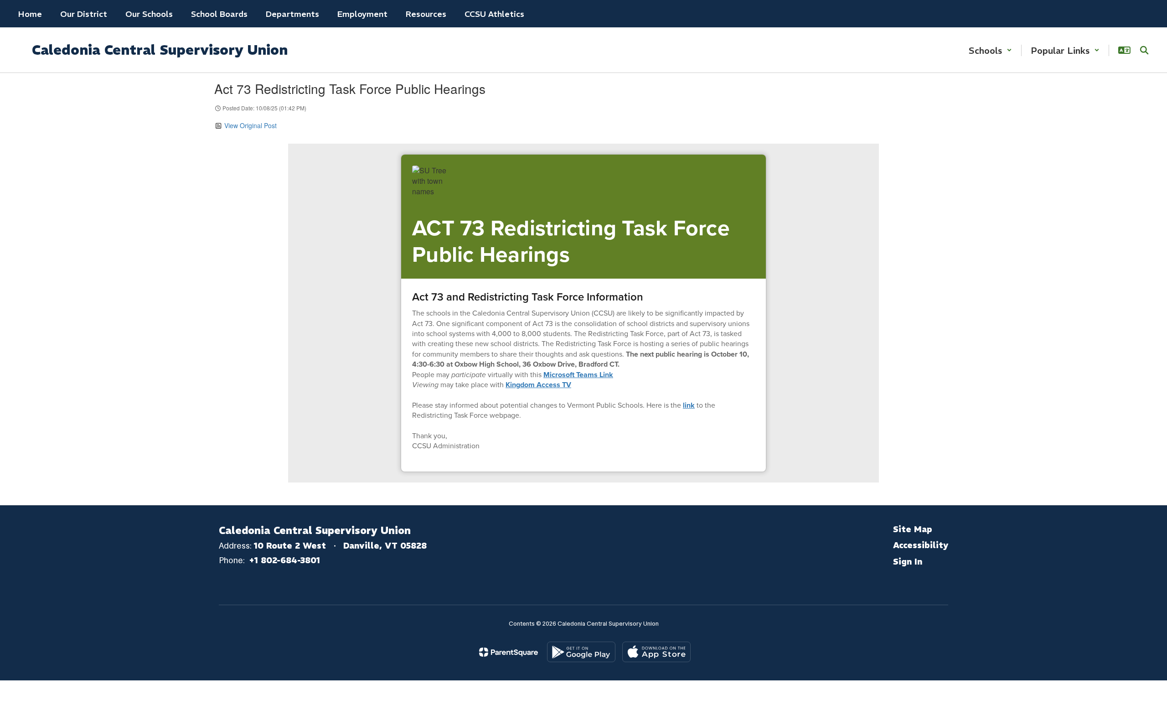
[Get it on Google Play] (581, 652)
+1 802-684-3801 (284, 560)
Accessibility (920, 545)
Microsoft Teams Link (578, 374)
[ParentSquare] (508, 652)
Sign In (907, 561)
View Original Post (250, 125)
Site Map (912, 529)
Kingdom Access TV (538, 384)
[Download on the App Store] (656, 652)
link (689, 405)
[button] (990, 50)
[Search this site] (1144, 50)
